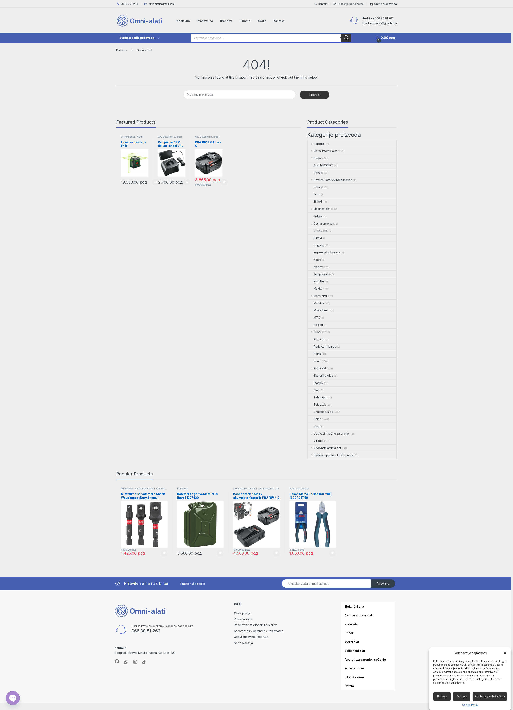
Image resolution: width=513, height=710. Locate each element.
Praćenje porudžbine (350, 3)
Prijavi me (383, 583)
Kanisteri (182, 488)
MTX (317, 317)
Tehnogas (320, 397)
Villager (318, 440)
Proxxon (319, 339)
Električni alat (322, 208)
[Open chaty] (13, 698)
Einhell (318, 201)
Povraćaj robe (243, 619)
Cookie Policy (470, 704)
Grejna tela (320, 230)
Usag (317, 426)
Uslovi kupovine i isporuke (251, 636)
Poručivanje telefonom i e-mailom (255, 625)
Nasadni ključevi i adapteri (150, 488)
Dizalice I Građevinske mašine (333, 180)
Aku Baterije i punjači (170, 136)
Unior (317, 419)
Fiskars (318, 216)
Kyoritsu (319, 281)
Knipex (318, 267)
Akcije (262, 21)
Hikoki (318, 238)
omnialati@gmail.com (162, 3)
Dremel (318, 187)
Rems (317, 354)
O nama (244, 21)
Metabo (319, 303)
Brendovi (226, 21)
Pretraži (314, 94)
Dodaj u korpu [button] (186, 182)
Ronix (317, 361)
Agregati (319, 143)
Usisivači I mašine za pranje (331, 433)
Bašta (317, 158)
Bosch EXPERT (323, 165)
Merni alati (320, 296)
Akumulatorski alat (325, 151)
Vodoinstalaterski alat (327, 448)
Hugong (319, 245)
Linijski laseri (128, 136)
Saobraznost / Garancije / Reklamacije (258, 631)
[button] (505, 653)
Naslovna (183, 21)
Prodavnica (205, 21)
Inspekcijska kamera (327, 252)
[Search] (346, 38)
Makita (318, 288)
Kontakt (322, 3)
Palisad (318, 324)
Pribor (317, 332)
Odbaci (462, 696)
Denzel (318, 172)
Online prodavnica (385, 3)
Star (316, 390)
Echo (317, 194)
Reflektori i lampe (325, 346)
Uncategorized (323, 411)
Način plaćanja (243, 643)
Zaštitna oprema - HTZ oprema (334, 455)
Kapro (317, 259)
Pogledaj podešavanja (490, 696)
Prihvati (442, 696)
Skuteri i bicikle (323, 375)
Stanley (318, 383)
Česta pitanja (242, 613)
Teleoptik (320, 404)
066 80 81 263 (129, 3)
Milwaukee (321, 310)
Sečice (305, 488)
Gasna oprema (323, 223)
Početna (121, 50)
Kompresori (321, 274)
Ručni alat (320, 368)
